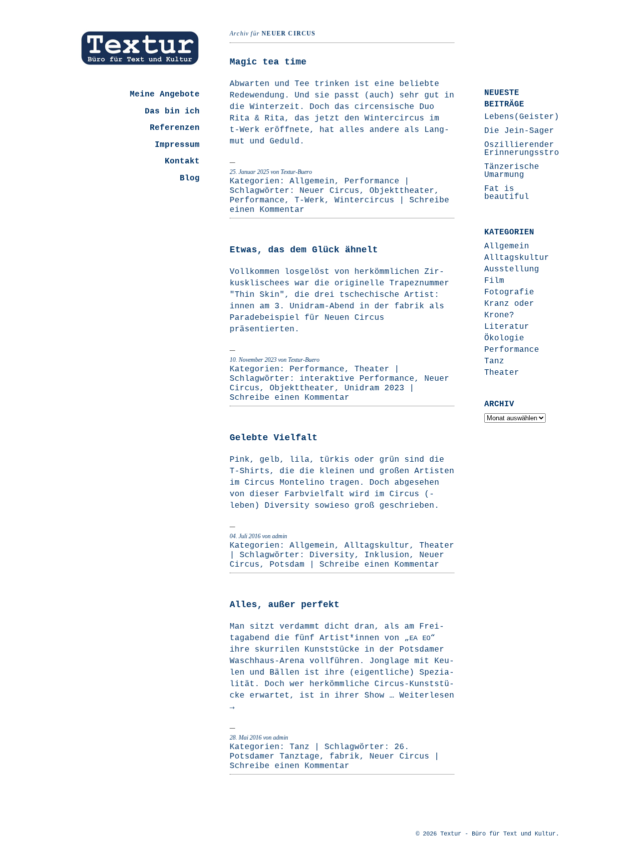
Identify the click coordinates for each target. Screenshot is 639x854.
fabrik (344, 756)
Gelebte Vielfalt (274, 438)
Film (494, 280)
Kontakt (182, 161)
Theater (371, 369)
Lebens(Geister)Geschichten (549, 116)
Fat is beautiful (506, 192)
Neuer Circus (329, 190)
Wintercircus (364, 200)
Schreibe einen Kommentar (289, 397)
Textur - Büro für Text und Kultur (498, 834)
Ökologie (504, 338)
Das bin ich (172, 111)
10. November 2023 (253, 359)
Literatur (506, 326)
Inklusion (386, 555)
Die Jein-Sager (519, 130)
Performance (371, 181)
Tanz (300, 747)
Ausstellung (511, 269)
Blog (190, 178)
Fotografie (509, 292)
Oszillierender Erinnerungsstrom (524, 148)
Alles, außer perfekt (284, 605)
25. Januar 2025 (249, 171)
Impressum (177, 144)
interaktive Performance (357, 378)
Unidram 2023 (374, 388)
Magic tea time (268, 62)
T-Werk (309, 200)
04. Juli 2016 (245, 536)
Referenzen (175, 127)
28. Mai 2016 (246, 737)
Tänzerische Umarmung (511, 170)
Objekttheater (401, 190)
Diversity (332, 555)
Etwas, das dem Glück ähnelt (304, 250)
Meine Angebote (165, 94)
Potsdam (287, 564)
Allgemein (312, 181)
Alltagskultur (376, 545)
